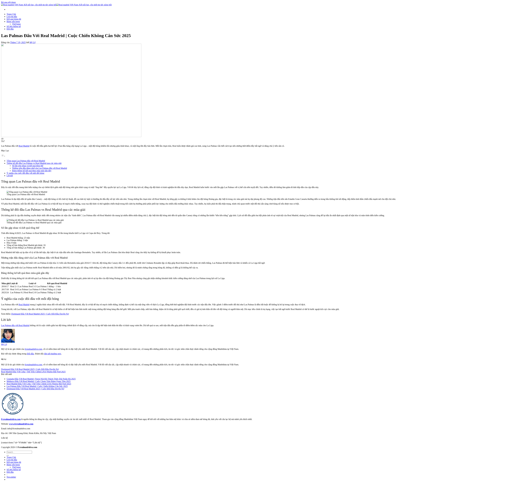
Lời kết (10, 175)
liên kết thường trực (52, 354)
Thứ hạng (16, 24)
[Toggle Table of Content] (3, 156)
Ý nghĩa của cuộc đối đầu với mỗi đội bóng (25, 173)
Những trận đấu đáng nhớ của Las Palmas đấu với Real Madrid (39, 168)
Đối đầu (10, 29)
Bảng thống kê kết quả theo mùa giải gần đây (31, 170)
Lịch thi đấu (12, 16)
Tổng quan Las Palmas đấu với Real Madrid (26, 161)
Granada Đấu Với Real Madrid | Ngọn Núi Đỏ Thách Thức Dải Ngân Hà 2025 (41, 379)
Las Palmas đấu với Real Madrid (15, 325)
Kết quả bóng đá (14, 19)
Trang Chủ (11, 14)
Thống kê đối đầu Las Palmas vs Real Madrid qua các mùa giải (34, 163)
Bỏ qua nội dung (8, 2)
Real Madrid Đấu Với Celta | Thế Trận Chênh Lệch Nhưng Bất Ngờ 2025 (33, 372)
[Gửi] (8, 455)
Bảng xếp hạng (13, 21)
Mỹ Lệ (32, 42)
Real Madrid (24, 146)
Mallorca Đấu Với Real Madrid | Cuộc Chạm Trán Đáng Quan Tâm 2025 (39, 381)
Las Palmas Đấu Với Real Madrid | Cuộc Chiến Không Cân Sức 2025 (37, 386)
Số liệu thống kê (14, 26)
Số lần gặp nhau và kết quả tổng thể (27, 166)
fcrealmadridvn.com (33, 349)
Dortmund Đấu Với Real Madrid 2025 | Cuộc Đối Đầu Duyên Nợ (40, 314)
